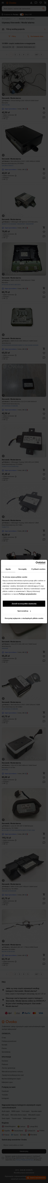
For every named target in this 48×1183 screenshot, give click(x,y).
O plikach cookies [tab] (38, 569)
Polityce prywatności (27, 594)
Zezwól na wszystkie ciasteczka (24, 603)
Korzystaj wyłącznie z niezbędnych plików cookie (24, 618)
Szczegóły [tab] (22, 569)
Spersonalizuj (22, 611)
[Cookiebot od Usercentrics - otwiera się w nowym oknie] (35, 562)
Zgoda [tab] (8, 569)
